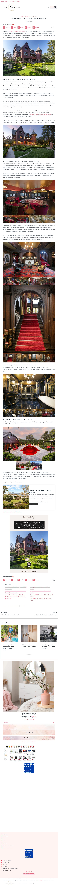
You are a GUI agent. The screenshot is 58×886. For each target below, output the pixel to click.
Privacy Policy (6, 862)
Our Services (5, 864)
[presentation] (9, 635)
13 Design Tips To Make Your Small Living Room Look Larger (48, 648)
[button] (9, 219)
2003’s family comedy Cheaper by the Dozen (40, 114)
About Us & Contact (7, 860)
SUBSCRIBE (5, 868)
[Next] (55, 641)
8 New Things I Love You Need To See (10, 616)
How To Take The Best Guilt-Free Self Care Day (45, 616)
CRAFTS (4, 838)
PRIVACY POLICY (8, 1)
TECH (4, 840)
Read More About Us (29, 721)
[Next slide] (54, 197)
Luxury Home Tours (33, 16)
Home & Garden (24, 16)
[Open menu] (48, 7)
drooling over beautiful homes (17, 31)
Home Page (5, 866)
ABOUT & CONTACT (16, 1)
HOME (2, 1)
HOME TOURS (5, 836)
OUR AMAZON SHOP (7, 870)
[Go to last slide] (4, 197)
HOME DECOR (5, 834)
